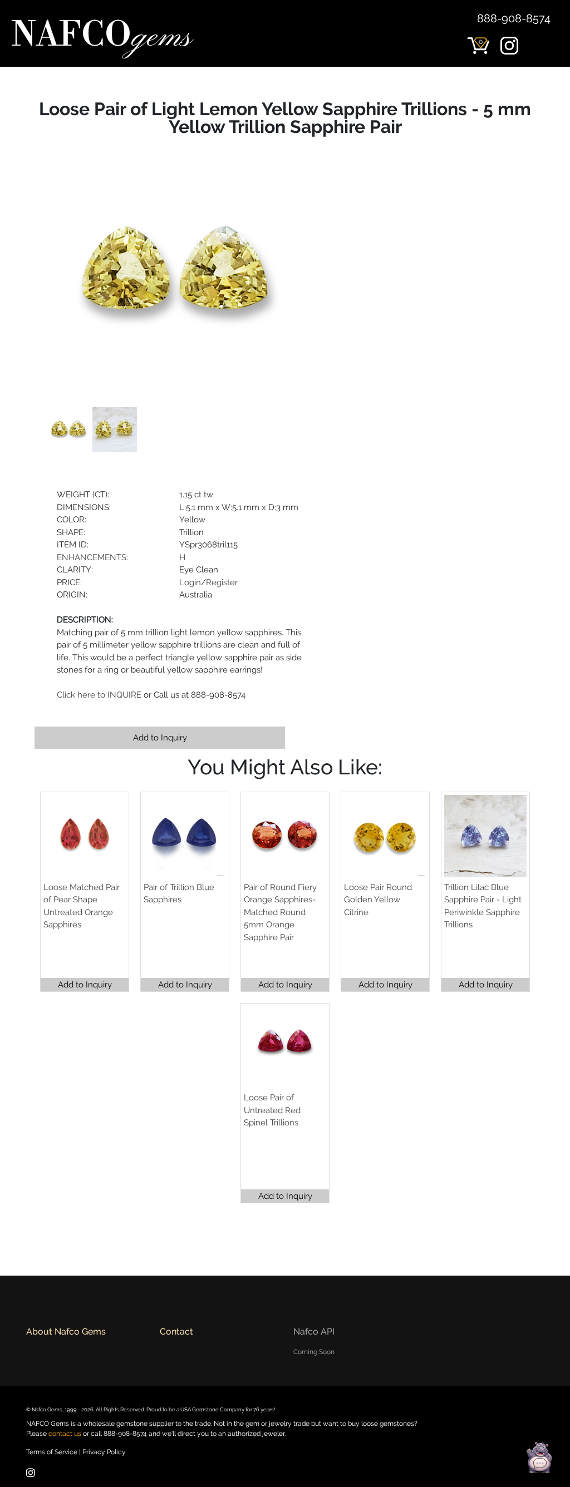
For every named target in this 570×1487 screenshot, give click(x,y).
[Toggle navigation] (546, 61)
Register (222, 582)
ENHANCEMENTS (91, 557)
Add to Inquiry (160, 738)
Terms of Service (51, 1452)
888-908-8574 (514, 18)
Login (190, 582)
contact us (64, 1433)
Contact (176, 1331)
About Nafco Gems (66, 1331)
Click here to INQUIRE (99, 695)
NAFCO (101, 36)
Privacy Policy (104, 1452)
